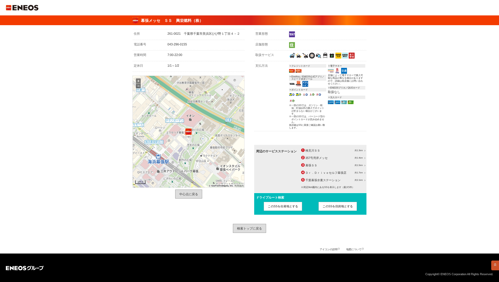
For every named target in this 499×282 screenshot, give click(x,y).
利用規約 (239, 185)
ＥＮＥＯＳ (22, 8)
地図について (353, 249)
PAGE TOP (495, 265)
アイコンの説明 (328, 249)
